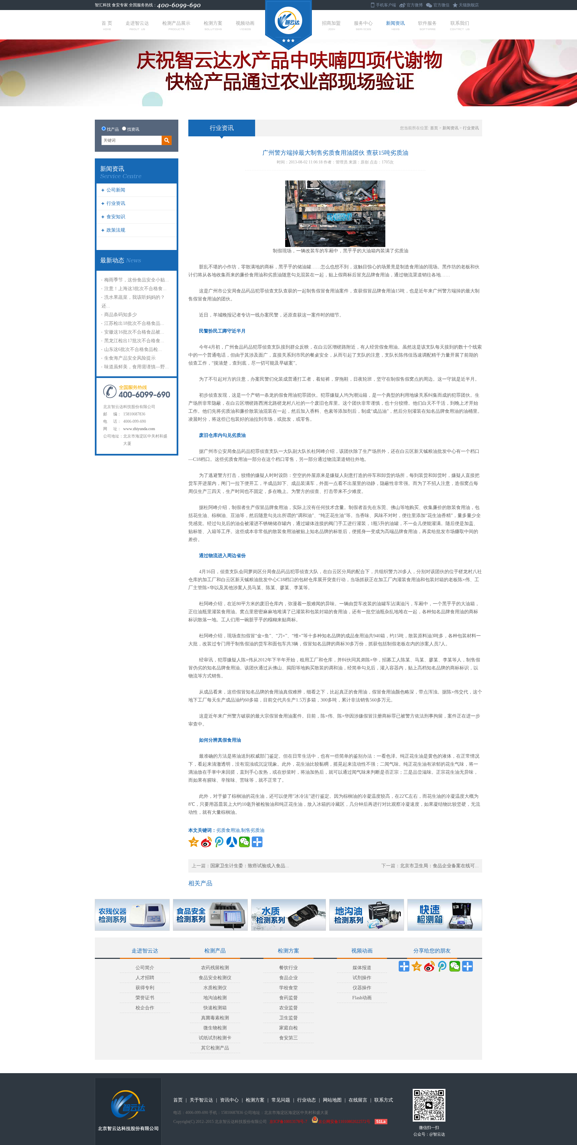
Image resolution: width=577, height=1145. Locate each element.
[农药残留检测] (132, 915)
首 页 (107, 23)
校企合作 (145, 1007)
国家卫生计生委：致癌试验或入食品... (249, 865)
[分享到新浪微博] (206, 842)
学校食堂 (288, 987)
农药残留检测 (215, 967)
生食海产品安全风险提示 (130, 358)
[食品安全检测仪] (210, 915)
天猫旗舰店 (469, 5)
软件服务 (427, 23)
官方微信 (441, 5)
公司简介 (145, 967)
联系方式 (383, 1100)
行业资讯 (116, 203)
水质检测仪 (215, 987)
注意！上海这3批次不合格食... (135, 288)
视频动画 (245, 23)
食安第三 (288, 1037)
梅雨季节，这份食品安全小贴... (136, 279)
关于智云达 (201, 1100)
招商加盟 (331, 23)
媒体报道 (362, 967)
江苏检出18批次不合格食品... (134, 323)
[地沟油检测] (366, 915)
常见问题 (280, 1100)
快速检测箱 (215, 1007)
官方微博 (415, 5)
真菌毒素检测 (215, 1017)
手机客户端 (386, 5)
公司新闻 (116, 190)
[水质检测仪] (288, 915)
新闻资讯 (395, 23)
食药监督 (288, 997)
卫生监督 (288, 1017)
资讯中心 (229, 1100)
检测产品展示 (176, 23)
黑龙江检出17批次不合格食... (134, 340)
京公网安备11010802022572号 (344, 1121)
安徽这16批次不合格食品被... (134, 332)
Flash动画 (362, 997)
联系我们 (459, 23)
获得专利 (145, 987)
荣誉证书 (145, 997)
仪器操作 (362, 987)
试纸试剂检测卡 (215, 1037)
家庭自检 (288, 1027)
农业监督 (288, 1007)
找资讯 (133, 129)
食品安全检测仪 (215, 977)
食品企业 (288, 977)
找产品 (113, 129)
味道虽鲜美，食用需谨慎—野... (136, 366)
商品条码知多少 (120, 314)
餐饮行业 (288, 967)
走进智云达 (137, 23)
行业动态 (306, 1100)
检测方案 (213, 23)
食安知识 (116, 216)
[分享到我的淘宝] (467, 966)
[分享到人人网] (231, 842)
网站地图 (332, 1100)
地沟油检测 (215, 997)
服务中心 (363, 23)
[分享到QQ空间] (193, 842)
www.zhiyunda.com (139, 428)
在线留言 (358, 1100)
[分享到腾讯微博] (219, 842)
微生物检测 (215, 1027)
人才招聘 (145, 977)
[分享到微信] (244, 842)
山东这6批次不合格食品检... (133, 349)
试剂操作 (362, 977)
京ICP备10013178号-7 (288, 1121)
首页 (434, 128)
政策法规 (116, 230)
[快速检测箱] (444, 915)
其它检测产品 (215, 1047)
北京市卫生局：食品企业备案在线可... (439, 865)
